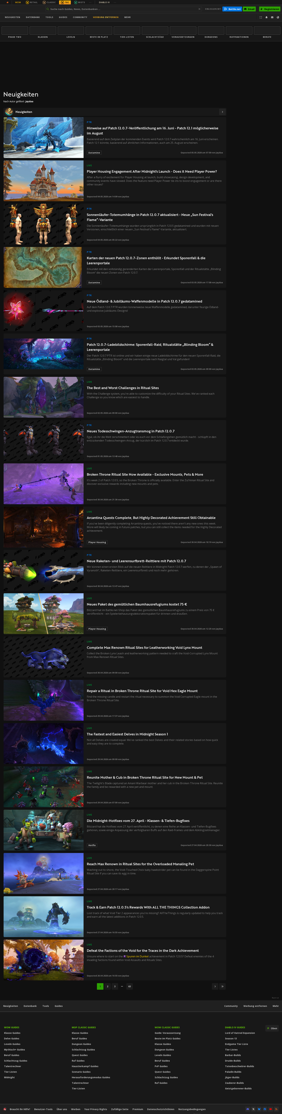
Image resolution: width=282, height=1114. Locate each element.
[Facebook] (264, 1109)
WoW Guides (11, 1027)
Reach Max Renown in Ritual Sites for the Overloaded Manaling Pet (140, 863)
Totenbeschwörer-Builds (239, 1066)
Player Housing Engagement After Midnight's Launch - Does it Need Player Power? (152, 171)
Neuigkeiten (12, 17)
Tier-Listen (78, 1088)
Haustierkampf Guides (85, 1066)
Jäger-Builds (232, 1077)
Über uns (62, 1109)
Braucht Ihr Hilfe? (20, 1109)
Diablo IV (107, 2)
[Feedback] (272, 17)
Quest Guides (80, 1055)
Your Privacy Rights (95, 1109)
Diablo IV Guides (235, 1027)
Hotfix (92, 845)
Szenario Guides (81, 1071)
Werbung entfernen (106, 17)
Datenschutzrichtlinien (160, 1109)
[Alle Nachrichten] (7, 2)
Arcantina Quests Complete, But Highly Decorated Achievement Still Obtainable (151, 517)
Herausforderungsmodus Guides (91, 1077)
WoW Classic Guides (167, 1027)
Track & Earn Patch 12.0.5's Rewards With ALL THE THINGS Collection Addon (148, 907)
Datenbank (33, 17)
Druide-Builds (233, 1060)
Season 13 (231, 1038)
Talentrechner (12, 1066)
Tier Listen (10, 1071)
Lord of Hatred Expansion (240, 1032)
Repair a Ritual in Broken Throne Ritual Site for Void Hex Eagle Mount (142, 690)
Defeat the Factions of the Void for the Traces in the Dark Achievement (143, 950)
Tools (45, 1006)
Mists (81, 2)
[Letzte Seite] (222, 986)
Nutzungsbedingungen (192, 1109)
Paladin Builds (233, 1071)
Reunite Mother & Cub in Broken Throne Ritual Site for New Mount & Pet (145, 777)
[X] (253, 1109)
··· (90, 2)
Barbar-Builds (233, 1055)
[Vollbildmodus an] (260, 17)
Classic (51, 2)
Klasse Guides (12, 1032)
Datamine (94, 152)
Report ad (275, 998)
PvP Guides (161, 1066)
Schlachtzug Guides (15, 1060)
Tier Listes (231, 1049)
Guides (63, 17)
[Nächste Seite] (222, 112)
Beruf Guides (11, 1055)
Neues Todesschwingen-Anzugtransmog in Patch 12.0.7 (130, 431)
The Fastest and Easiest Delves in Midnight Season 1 (127, 734)
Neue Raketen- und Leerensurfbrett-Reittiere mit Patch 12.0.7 (136, 560)
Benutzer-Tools (43, 1109)
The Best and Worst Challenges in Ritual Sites (123, 387)
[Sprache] (277, 17)
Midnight (9, 1077)
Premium (138, 1109)
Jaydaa (219, 152)
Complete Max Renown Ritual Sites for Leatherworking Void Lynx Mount (144, 647)
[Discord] (247, 1109)
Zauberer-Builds (234, 1082)
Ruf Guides (78, 1060)
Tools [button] (49, 17)
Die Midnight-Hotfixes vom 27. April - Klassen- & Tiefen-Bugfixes (138, 820)
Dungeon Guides (81, 1044)
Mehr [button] (127, 17)
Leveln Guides (12, 1044)
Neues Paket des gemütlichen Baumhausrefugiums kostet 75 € (137, 604)
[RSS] (276, 1109)
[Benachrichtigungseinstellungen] (266, 17)
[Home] (22, 9)
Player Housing (97, 542)
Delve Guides (11, 1038)
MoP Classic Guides (84, 1027)
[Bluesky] (259, 1109)
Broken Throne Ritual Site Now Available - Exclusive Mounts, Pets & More (145, 474)
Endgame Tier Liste (236, 1044)
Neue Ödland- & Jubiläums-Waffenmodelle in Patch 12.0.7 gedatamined (144, 301)
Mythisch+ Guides (14, 1049)
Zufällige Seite (119, 1109)
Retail (34, 2)
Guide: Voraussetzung (168, 1032)
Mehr (276, 1006)
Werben (75, 1109)
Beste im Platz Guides (167, 1038)
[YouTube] (270, 1109)
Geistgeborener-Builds (238, 1088)
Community (80, 17)
